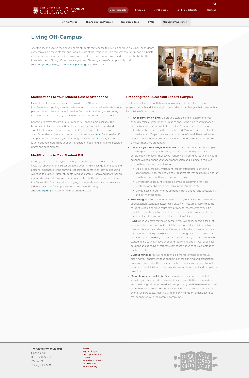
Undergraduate (118, 10)
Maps (86, 348)
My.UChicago (161, 10)
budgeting (43, 64)
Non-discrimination (93, 360)
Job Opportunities (92, 354)
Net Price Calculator (188, 10)
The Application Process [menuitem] (98, 22)
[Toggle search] (214, 3)
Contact (211, 10)
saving (54, 64)
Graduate (140, 10)
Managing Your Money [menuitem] (175, 22)
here (111, 115)
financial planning (75, 64)
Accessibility (89, 363)
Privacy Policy (90, 366)
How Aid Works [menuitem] (69, 22)
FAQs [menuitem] (151, 22)
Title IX (86, 357)
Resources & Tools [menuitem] (129, 22)
